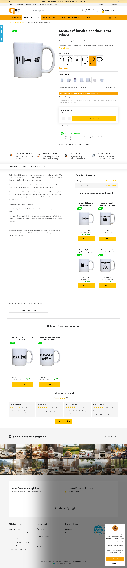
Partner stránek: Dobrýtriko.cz (17, 549)
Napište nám (69, 529)
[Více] (113, 17)
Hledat (77, 10)
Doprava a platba (31, 4)
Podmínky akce (69, 139)
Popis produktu (13, 166)
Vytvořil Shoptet (60, 563)
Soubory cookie (13, 546)
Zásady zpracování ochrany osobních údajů (21, 534)
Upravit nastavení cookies (79, 561)
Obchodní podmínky (15, 529)
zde (122, 552)
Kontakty (67, 533)
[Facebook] (68, 508)
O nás (10, 4)
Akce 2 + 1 (40, 547)
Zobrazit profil (106, 437)
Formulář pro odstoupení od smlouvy (19, 542)
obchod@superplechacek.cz (80, 488)
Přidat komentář (28, 310)
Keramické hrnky (111, 181)
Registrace (114, 4)
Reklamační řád (13, 539)
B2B (38, 543)
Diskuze (24, 166)
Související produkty (36, 166)
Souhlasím (116, 559)
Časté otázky (19, 4)
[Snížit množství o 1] (63, 118)
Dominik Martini (70, 563)
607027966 (89, 10)
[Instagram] (73, 508)
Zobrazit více (63, 421)
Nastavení (115, 563)
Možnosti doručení (113, 87)
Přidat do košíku (94, 119)
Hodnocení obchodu (46, 4)
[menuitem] (15, 17)
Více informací (64, 48)
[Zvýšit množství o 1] (69, 118)
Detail (86, 238)
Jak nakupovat (41, 540)
